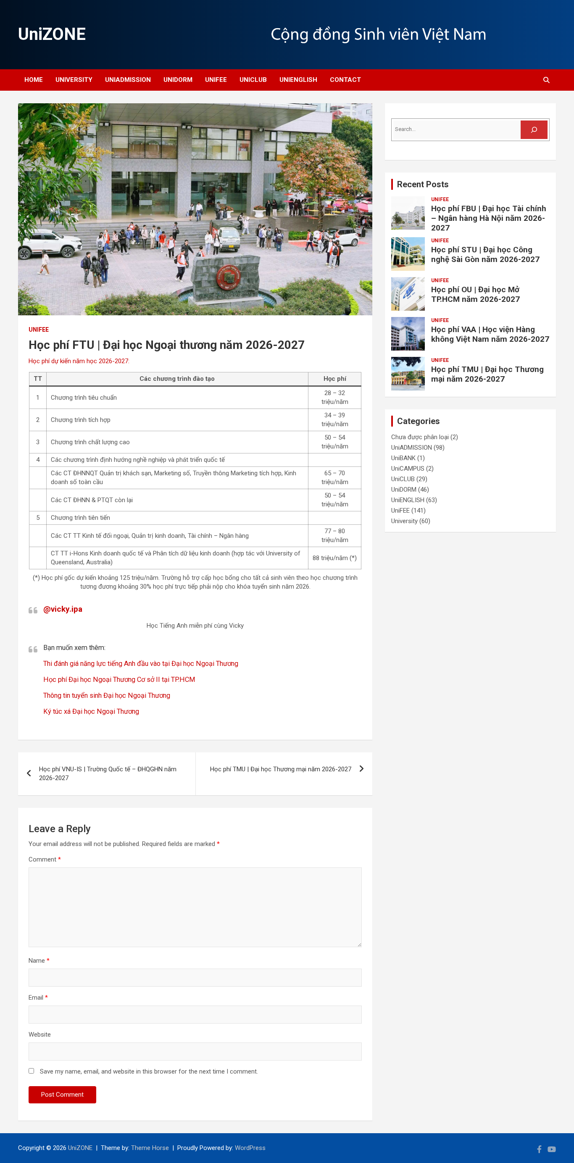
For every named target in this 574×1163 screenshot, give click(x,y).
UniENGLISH (298, 80)
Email (38, 997)
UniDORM (177, 80)
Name (39, 960)
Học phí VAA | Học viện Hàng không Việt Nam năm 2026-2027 (490, 334)
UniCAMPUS (407, 468)
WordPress (250, 1148)
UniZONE (52, 34)
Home (33, 80)
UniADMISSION (128, 80)
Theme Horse (150, 1148)
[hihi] (534, 129)
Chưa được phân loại (420, 437)
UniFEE (216, 80)
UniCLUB (253, 80)
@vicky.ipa (62, 609)
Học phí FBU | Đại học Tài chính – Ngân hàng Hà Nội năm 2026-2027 (488, 218)
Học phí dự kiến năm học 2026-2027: (79, 361)
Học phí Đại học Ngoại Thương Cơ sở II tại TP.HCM (119, 680)
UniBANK (403, 458)
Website (40, 1034)
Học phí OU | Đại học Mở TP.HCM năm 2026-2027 (475, 294)
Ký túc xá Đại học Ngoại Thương (91, 711)
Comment (45, 859)
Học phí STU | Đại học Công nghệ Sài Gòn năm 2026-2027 (485, 254)
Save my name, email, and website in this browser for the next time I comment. (149, 1071)
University (73, 80)
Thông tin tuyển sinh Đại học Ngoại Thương (106, 695)
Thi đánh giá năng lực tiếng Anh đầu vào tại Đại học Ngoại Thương (140, 664)
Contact (345, 80)
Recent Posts (423, 184)
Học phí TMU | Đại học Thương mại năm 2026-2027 (280, 769)
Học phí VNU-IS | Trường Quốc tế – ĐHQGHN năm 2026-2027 (107, 773)
